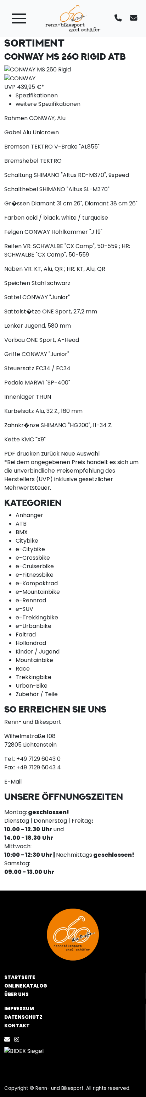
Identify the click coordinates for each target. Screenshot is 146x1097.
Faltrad (26, 634)
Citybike (27, 541)
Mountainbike (34, 660)
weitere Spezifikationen (48, 104)
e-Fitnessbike (35, 575)
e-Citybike (30, 549)
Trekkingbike (33, 677)
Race (23, 669)
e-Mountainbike (38, 592)
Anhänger (29, 515)
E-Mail (13, 782)
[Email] (8, 1040)
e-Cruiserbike (35, 566)
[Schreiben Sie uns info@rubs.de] (135, 18)
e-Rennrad (31, 600)
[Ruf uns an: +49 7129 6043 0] (119, 18)
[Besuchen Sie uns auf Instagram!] (18, 1040)
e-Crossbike (33, 558)
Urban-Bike (31, 686)
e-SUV (24, 609)
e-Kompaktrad (37, 583)
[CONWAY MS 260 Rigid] (37, 69)
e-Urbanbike (33, 626)
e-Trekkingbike (37, 617)
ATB (21, 524)
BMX (22, 532)
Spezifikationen (37, 95)
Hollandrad (31, 643)
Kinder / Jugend (38, 651)
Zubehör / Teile (37, 694)
